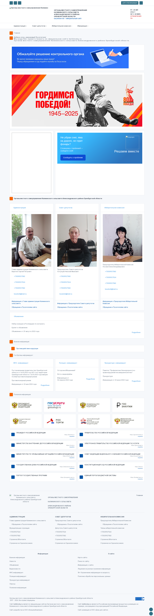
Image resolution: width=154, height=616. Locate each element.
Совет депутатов (65, 208)
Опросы (12, 584)
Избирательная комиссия (114, 208)
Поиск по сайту (83, 561)
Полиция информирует (68, 363)
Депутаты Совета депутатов (66, 528)
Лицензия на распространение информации (94, 569)
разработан (18, 610)
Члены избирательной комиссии (112, 528)
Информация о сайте (85, 565)
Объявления (18, 316)
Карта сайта (82, 557)
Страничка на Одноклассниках (21, 543)
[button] (19, 26)
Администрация (20, 208)
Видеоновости (15, 569)
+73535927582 (19, 276)
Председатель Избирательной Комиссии (116, 520)
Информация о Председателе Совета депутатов (75, 303)
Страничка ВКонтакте (18, 539)
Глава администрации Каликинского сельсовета (28, 520)
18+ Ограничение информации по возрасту (94, 572)
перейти (71, 436)
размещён (86, 610)
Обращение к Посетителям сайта (24, 307)
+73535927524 (19, 282)
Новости (13, 561)
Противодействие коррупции (27, 348)
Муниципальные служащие (19, 528)
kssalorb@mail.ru (20, 294)
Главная (17, 33)
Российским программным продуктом (113, 604)
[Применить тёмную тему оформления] (19, 3)
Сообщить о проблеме (73, 158)
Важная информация (21, 341)
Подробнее (136, 332)
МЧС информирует (21, 363)
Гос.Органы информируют (23, 355)
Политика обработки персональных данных (94, 576)
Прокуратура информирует (115, 363)
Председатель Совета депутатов (68, 520)
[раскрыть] (141, 2)
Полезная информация (22, 394)
